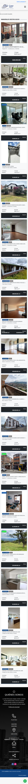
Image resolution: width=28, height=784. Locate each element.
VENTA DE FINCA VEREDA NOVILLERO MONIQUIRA (13, 554)
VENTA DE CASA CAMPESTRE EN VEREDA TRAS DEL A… (14, 282)
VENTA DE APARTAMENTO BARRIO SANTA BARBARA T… (14, 437)
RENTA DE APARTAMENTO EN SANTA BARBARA (12, 321)
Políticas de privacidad (14, 707)
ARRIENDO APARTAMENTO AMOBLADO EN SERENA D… (14, 88)
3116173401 (14, 724)
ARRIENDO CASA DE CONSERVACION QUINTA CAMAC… (14, 205)
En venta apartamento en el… (13, 47)
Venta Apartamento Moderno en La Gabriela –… (14, 399)
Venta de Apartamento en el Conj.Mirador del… (14, 360)
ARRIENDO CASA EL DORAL (8, 166)
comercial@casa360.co (14, 751)
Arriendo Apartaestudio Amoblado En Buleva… (13, 515)
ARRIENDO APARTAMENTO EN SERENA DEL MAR (12, 670)
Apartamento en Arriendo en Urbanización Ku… (14, 593)
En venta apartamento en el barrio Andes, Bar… (14, 243)
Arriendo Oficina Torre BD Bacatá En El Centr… (13, 127)
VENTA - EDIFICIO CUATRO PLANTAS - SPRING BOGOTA (14, 476)
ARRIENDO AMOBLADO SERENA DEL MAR (11, 631)
